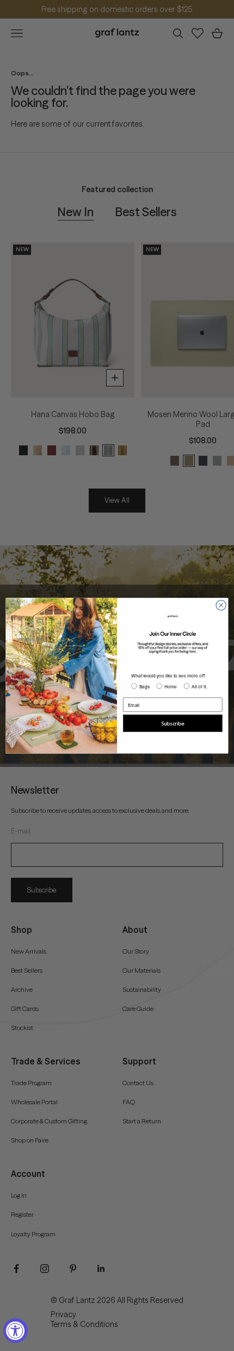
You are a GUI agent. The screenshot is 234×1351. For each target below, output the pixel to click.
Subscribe (172, 723)
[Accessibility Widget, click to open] (15, 1330)
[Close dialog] (221, 605)
